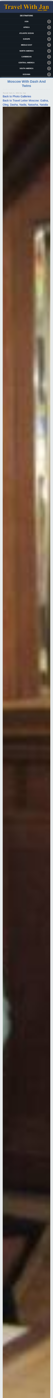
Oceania (26, 74)
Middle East (26, 45)
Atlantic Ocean (26, 33)
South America (26, 68)
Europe (26, 39)
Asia (27, 22)
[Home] (26, 11)
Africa (26, 27)
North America (27, 51)
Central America (26, 63)
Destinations (26, 16)
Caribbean (26, 57)
